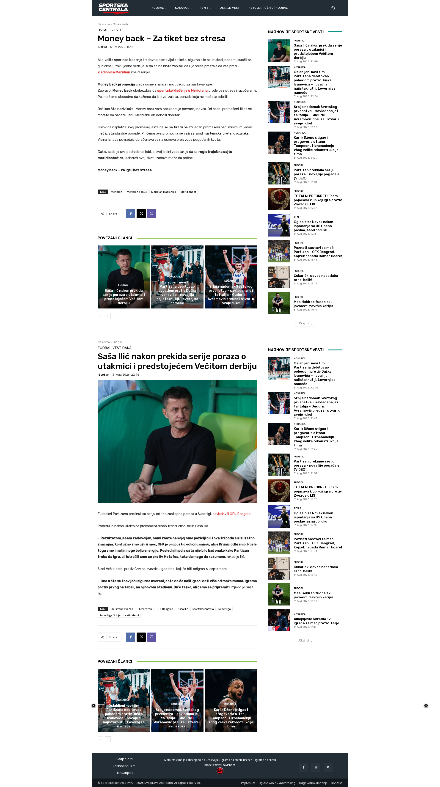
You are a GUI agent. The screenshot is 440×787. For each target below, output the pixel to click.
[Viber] (151, 213)
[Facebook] (130, 213)
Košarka (177, 276)
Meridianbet (188, 191)
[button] (335, 8)
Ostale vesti (120, 24)
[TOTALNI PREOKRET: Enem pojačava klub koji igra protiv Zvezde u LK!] (279, 199)
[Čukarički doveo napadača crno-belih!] (279, 277)
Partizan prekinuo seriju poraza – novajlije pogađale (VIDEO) (316, 174)
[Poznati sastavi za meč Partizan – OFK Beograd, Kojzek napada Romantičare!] (279, 251)
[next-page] (108, 316)
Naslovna (104, 24)
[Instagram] (315, 767)
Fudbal (123, 285)
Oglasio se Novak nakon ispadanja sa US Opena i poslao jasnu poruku (313, 226)
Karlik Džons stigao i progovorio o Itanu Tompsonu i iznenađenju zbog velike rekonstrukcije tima (316, 145)
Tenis (297, 217)
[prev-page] (100, 316)
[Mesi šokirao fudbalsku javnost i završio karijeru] (279, 303)
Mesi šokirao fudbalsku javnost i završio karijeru (315, 304)
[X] (141, 213)
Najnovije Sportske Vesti (296, 32)
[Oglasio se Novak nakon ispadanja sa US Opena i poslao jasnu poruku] (279, 225)
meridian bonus (137, 191)
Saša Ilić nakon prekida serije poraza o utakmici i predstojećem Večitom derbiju (124, 297)
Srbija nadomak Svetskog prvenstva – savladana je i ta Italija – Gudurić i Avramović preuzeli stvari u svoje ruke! (231, 294)
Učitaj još (304, 323)
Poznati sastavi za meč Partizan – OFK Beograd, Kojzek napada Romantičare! (318, 252)
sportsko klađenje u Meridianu (182, 90)
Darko (102, 46)
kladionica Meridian (114, 72)
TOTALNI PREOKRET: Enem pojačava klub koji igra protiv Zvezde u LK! (318, 200)
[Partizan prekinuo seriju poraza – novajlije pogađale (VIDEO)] (279, 173)
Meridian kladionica (163, 191)
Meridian (116, 191)
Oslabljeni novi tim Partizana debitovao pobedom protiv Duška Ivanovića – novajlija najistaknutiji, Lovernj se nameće (177, 292)
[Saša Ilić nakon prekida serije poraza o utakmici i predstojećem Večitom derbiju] (124, 276)
